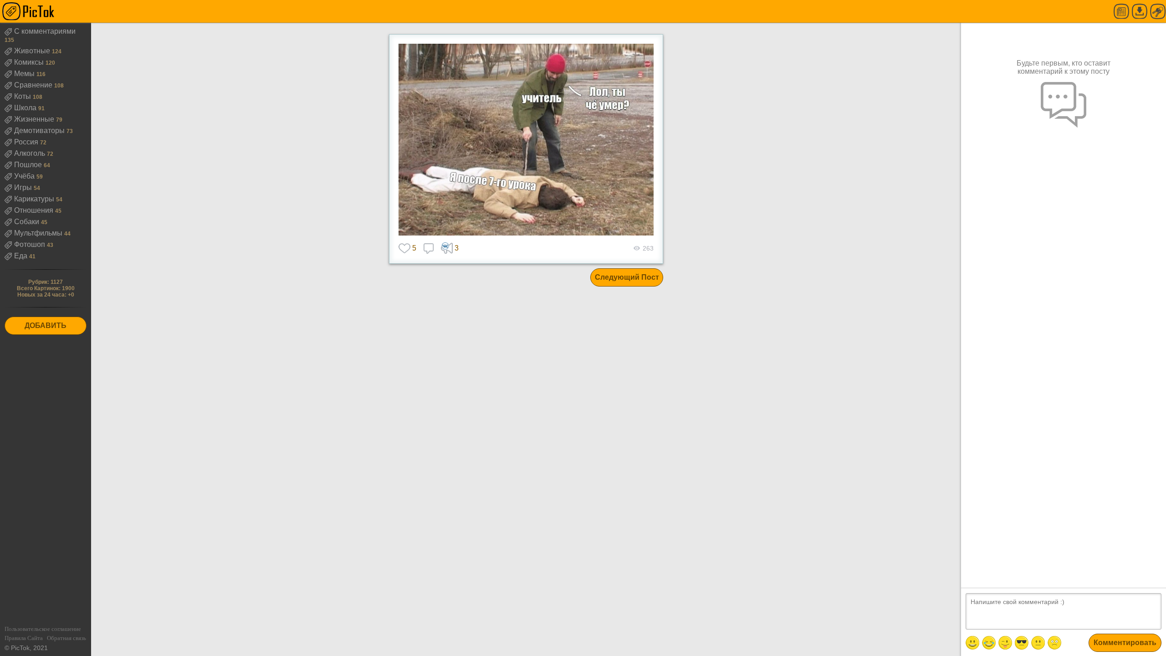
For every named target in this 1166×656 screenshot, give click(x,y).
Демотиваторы (40, 130)
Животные (33, 51)
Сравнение (34, 85)
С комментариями (45, 31)
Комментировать (1125, 642)
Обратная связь (66, 638)
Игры (24, 187)
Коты (23, 96)
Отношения (34, 210)
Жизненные (35, 119)
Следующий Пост (627, 277)
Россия (27, 142)
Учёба (25, 176)
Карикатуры (35, 199)
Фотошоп (30, 244)
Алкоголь (30, 153)
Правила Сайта (24, 638)
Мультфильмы (39, 233)
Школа (26, 108)
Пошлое (29, 165)
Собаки (27, 222)
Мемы (25, 73)
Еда (21, 256)
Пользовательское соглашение (43, 628)
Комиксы (30, 62)
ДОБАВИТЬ (45, 325)
